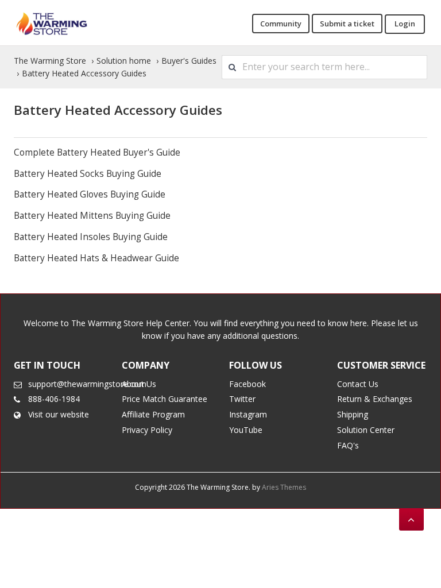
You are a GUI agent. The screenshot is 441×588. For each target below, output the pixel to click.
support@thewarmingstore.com (87, 383)
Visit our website (58, 414)
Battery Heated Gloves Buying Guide (89, 194)
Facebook (247, 383)
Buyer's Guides (188, 60)
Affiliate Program (153, 414)
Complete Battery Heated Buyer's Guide (97, 152)
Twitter (242, 398)
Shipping (352, 414)
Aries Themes (284, 487)
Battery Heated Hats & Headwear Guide (96, 258)
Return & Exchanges (374, 398)
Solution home (123, 60)
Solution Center (365, 429)
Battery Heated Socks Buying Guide (87, 174)
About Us (139, 383)
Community (280, 23)
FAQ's (348, 445)
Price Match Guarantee (164, 398)
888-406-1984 (54, 398)
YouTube (245, 429)
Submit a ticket (347, 23)
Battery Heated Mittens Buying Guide (92, 216)
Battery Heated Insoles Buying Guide (91, 237)
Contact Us (357, 383)
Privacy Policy (147, 429)
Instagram (248, 414)
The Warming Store (50, 60)
